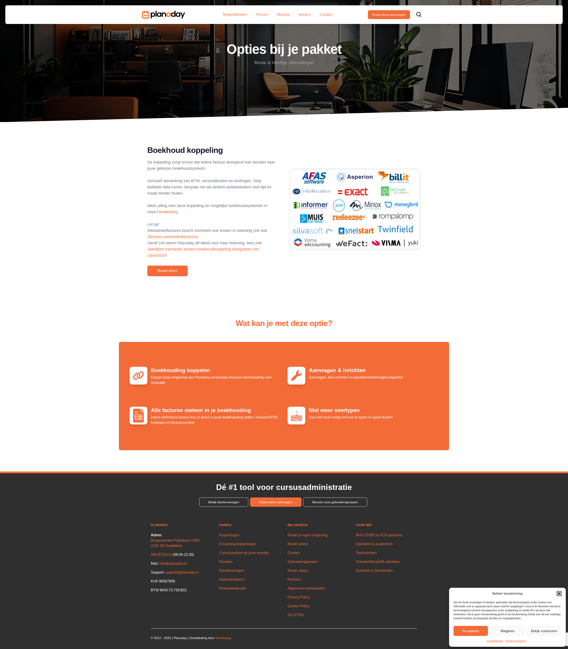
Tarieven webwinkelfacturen (171, 237)
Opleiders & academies (374, 544)
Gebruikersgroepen (303, 562)
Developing (223, 638)
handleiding (167, 212)
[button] (559, 593)
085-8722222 (161, 554)
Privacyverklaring (515, 641)
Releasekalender (232, 588)
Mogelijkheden (235, 14)
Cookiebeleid (495, 641)
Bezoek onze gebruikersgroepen (335, 502)
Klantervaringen (231, 570)
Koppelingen (229, 535)
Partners (294, 579)
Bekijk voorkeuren (544, 631)
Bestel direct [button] (167, 271)
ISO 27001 (296, 615)
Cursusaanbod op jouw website (244, 553)
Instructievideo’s (232, 579)
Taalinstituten (366, 553)
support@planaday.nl (182, 572)
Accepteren (470, 631)
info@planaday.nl (173, 563)
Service (304, 14)
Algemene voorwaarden (306, 588)
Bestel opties (298, 544)
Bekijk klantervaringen (223, 502)
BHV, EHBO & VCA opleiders (379, 535)
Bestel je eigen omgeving (307, 535)
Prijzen (262, 14)
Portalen (226, 562)
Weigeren (507, 631)
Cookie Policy (299, 606)
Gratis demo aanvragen (389, 14)
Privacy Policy (299, 597)
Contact (326, 14)
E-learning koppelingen (237, 544)
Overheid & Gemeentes (374, 570)
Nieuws (283, 14)
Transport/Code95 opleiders (378, 562)
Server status (298, 570)
